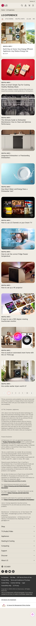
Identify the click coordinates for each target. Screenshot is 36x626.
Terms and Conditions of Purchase (20, 580)
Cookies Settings (15, 583)
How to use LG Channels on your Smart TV (16, 223)
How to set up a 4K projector (11, 287)
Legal (23, 583)
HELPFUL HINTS (20, 19)
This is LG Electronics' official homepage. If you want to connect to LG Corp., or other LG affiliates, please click (18, 593)
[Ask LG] (32, 614)
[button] (22, 5)
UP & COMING (9, 19)
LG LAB (29, 19)
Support (4, 551)
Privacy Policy (5, 580)
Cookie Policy (5, 583)
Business (31, 1)
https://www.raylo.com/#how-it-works (15, 481)
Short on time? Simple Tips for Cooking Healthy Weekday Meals (15, 86)
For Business (4, 577)
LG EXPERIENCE (9, 15)
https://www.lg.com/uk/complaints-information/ (19, 499)
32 (27, 393)
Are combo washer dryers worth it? (13, 386)
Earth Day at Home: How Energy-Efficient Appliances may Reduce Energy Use (18, 50)
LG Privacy (16, 585)
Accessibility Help (6, 585)
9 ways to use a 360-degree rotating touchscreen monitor (14, 320)
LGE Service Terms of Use (24, 577)
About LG (4, 560)
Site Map (12, 577)
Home (3, 10)
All (2, 19)
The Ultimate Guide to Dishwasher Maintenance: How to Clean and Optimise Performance (16, 122)
